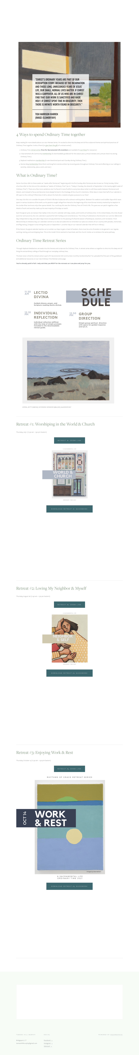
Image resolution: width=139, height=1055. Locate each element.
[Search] (36, 10)
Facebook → (48, 1040)
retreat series (35, 150)
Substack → (48, 1046)
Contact (76, 29)
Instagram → (48, 1043)
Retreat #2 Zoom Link (69, 605)
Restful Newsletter (32, 29)
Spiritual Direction (64, 29)
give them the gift (52, 145)
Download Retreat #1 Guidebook (69, 509)
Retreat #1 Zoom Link (69, 440)
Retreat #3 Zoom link (69, 769)
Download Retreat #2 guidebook (69, 673)
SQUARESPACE (116, 1035)
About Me (19, 29)
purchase (83, 150)
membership (46, 154)
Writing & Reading (48, 29)
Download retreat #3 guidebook (69, 886)
